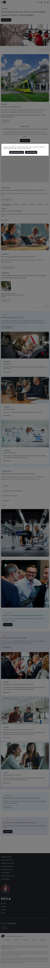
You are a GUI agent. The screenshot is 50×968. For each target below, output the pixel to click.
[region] (25, 150)
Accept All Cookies (31, 152)
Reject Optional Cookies (16, 152)
